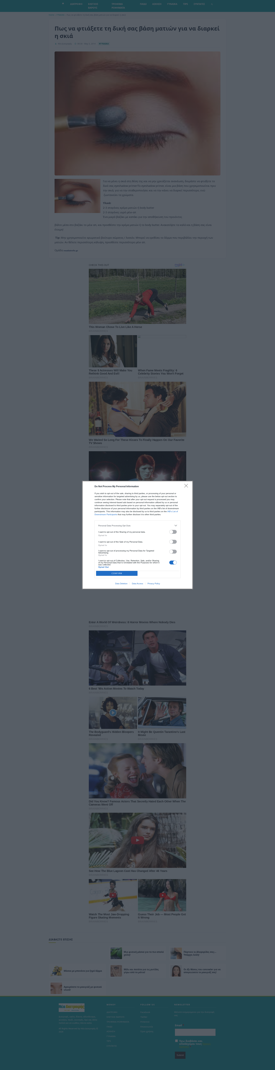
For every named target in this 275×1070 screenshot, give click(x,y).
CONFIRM (117, 573)
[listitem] (137, 525)
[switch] (173, 532)
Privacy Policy (154, 583)
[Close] (187, 486)
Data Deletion (121, 583)
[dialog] (137, 535)
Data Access (137, 583)
